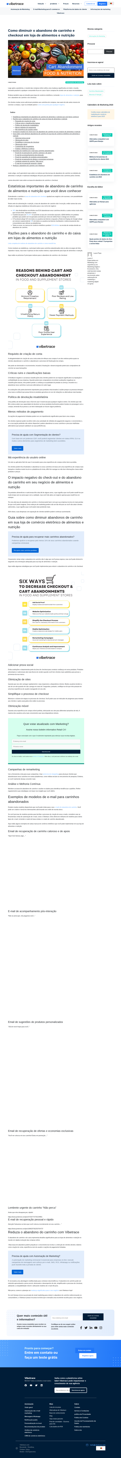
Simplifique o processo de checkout (27, 142)
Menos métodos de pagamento (25, 127)
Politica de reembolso (82, 1427)
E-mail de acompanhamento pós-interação (29, 155)
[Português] (110, 3)
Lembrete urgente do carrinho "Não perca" (29, 161)
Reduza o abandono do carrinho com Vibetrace (29, 165)
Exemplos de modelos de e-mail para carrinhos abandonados (33, 151)
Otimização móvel (21, 144)
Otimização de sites (21, 140)
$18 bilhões (55, 225)
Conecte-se (90, 4)
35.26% (29, 215)
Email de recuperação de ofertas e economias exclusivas (34, 159)
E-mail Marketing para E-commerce (46, 9)
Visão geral (29, 1407)
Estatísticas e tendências (107, 170)
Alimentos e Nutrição (95, 94)
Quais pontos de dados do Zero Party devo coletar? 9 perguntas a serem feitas (100, 241)
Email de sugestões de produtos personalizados (31, 157)
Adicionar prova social (22, 138)
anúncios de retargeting (51, 774)
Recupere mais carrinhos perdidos (25, 550)
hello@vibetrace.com (97, 1445)
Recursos (75, 4)
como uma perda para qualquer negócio (51, 105)
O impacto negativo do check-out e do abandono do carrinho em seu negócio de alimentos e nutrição (46, 132)
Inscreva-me (46, 752)
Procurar (109, 51)
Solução (41, 4)
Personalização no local (33, 1423)
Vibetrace (60, 13)
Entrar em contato (84, 1350)
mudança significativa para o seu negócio (45, 1290)
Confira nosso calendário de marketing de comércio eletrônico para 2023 (100, 114)
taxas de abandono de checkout (35, 196)
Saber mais (17, 448)
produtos (53, 4)
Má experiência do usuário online (26, 129)
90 (31, 221)
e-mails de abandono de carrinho (66, 807)
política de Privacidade (82, 1414)
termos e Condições (38, 756)
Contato (77, 1407)
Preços (66, 4)
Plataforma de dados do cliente (75, 9)
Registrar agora (87, 1356)
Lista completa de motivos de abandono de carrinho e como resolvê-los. (32, 243)
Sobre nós (78, 1430)
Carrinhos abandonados (96, 91)
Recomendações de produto (35, 1427)
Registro (102, 4)
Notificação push (31, 1420)
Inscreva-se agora (78, 1390)
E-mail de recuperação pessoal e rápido (28, 163)
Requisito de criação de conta (25, 121)
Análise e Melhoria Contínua (24, 148)
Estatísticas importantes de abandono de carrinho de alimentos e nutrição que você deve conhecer (46, 117)
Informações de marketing (100, 9)
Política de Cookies (81, 1418)
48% (14, 210)
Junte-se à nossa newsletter (101, 75)
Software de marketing (107, 134)
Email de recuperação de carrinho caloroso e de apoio (33, 153)
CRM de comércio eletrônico (35, 1436)
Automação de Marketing (20, 9)
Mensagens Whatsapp (32, 1416)
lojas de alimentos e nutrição (69, 95)
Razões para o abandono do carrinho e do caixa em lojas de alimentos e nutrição (40, 119)
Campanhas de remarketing (24, 146)
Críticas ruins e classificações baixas (27, 123)
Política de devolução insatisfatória (27, 125)
